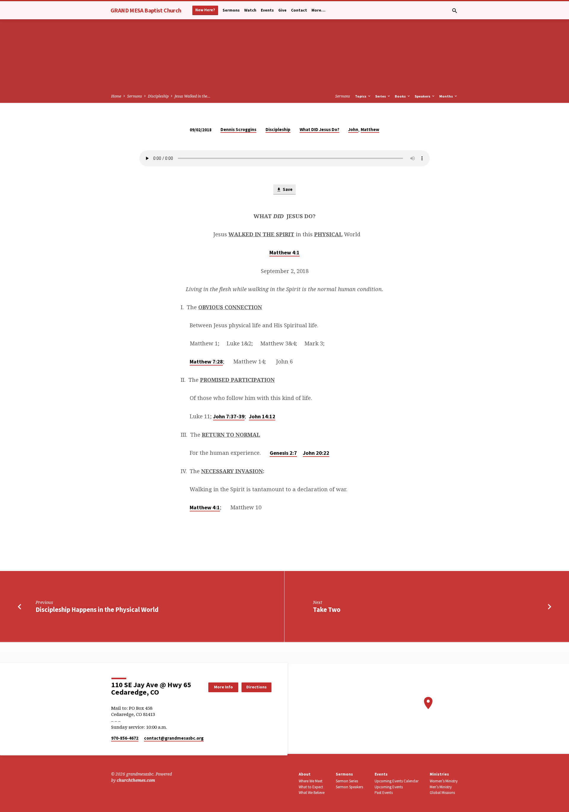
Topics (361, 96)
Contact (299, 10)
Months (446, 96)
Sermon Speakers (349, 786)
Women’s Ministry (444, 781)
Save (287, 189)
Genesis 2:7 (283, 452)
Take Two (327, 609)
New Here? (205, 9)
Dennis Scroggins (238, 129)
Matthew (370, 129)
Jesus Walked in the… (192, 96)
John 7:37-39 (228, 416)
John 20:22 (316, 452)
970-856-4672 (124, 738)
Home (116, 96)
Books (401, 96)
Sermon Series (347, 781)
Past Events (384, 792)
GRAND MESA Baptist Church (146, 10)
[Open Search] (454, 10)
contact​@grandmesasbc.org (174, 738)
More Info (223, 687)
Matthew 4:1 (284, 252)
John (353, 129)
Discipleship (158, 96)
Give (282, 10)
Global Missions (442, 792)
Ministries (439, 774)
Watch (250, 10)
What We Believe (312, 792)
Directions (256, 687)
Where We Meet (310, 781)
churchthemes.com (136, 780)
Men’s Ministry (441, 786)
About (305, 774)
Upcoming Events (389, 786)
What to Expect (311, 786)
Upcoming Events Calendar (396, 781)
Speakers (423, 96)
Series (381, 96)
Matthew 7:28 (206, 361)
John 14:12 (262, 416)
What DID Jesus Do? (319, 129)
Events (267, 10)
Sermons (231, 10)
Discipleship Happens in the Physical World (97, 609)
